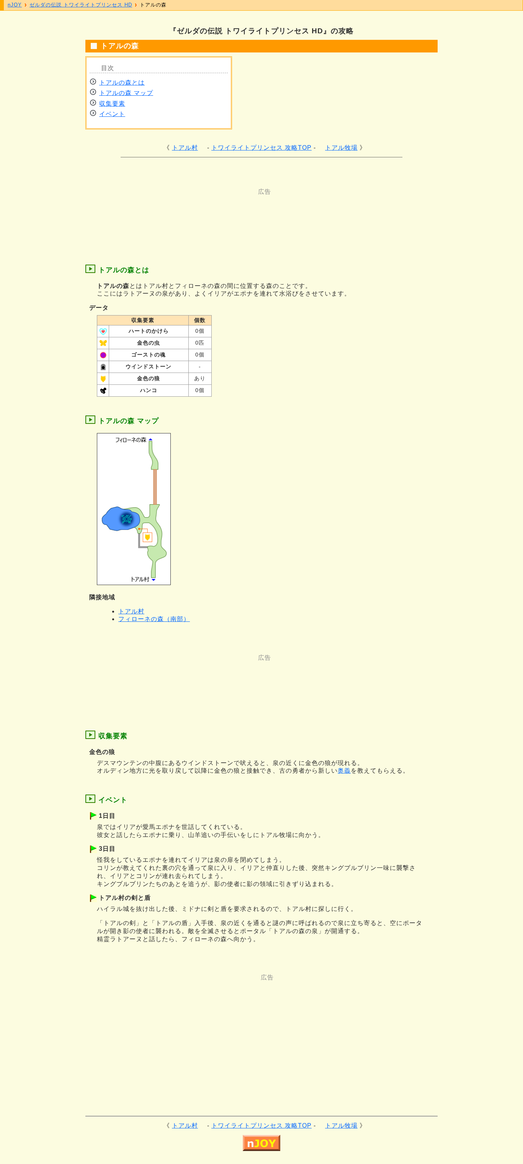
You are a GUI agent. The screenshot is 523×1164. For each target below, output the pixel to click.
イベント (112, 114)
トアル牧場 (341, 147)
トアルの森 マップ (126, 93)
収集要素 (112, 103)
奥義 (344, 770)
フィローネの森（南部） (154, 619)
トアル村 (185, 147)
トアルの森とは (122, 82)
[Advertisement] (231, 213)
